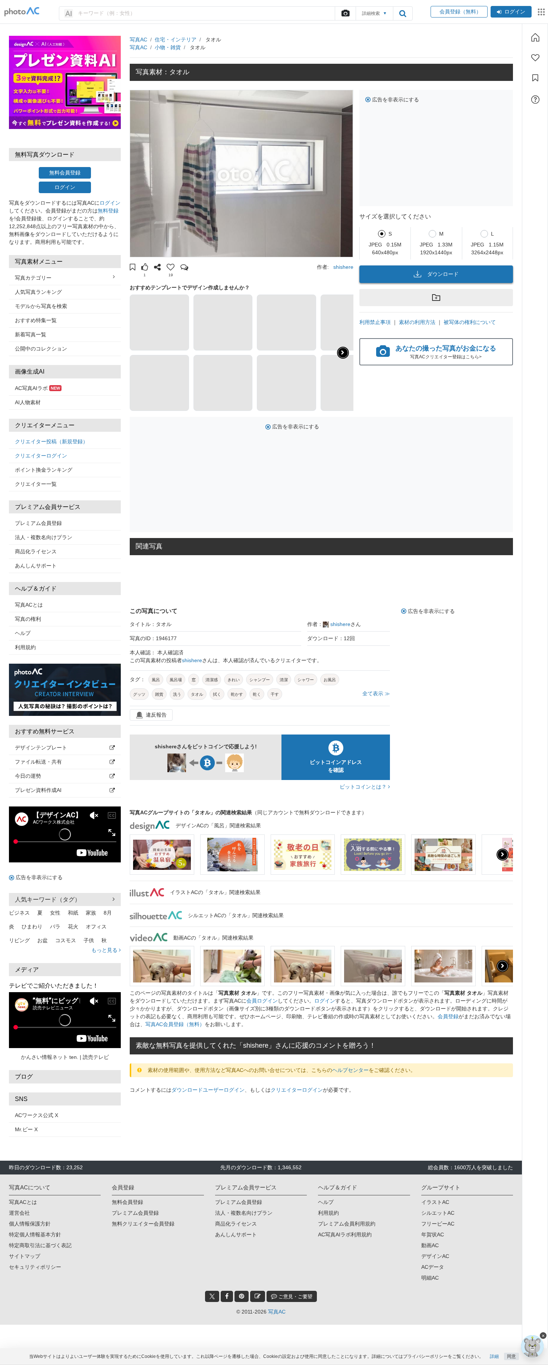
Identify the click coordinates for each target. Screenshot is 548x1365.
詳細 (494, 1356)
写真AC (138, 40)
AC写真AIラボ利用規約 (345, 1234)
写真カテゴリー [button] (33, 278)
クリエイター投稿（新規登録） (51, 441)
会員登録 (448, 1016)
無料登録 (108, 211)
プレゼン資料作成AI (38, 790)
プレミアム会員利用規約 (346, 1224)
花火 (73, 927)
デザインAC (435, 1256)
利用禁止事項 (375, 322)
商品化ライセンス (36, 551)
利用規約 (25, 647)
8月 (108, 913)
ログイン (514, 12)
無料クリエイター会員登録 (143, 1224)
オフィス (96, 927)
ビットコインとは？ (364, 787)
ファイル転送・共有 (38, 762)
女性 (55, 913)
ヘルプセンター (350, 1070)
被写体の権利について (470, 322)
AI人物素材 (28, 402)
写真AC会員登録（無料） (175, 1024)
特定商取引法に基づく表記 (40, 1245)
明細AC (430, 1278)
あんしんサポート (36, 566)
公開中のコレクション (41, 349)
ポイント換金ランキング (43, 470)
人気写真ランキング (38, 292)
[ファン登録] (535, 58)
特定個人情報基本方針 (35, 1234)
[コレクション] (535, 78)
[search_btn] (402, 13)
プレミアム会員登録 (38, 523)
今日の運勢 (28, 776)
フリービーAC (437, 1224)
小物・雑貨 (168, 47)
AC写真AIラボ (37, 388)
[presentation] (502, 855)
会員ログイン (262, 1001)
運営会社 (19, 1213)
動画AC (430, 1245)
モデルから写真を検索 (41, 306)
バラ (55, 927)
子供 (89, 940)
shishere (343, 267)
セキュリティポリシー (35, 1267)
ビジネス (19, 913)
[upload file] (345, 13)
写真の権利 (28, 619)
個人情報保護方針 (30, 1224)
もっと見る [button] (105, 950)
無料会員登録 (65, 173)
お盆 (42, 940)
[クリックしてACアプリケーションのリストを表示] (541, 12)
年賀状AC (432, 1234)
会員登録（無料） (459, 12)
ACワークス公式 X (36, 1115)
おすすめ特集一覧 (36, 320)
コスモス (65, 940)
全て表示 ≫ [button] (376, 693)
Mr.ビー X (26, 1129)
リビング (19, 940)
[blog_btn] (257, 1296)
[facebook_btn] (227, 1296)
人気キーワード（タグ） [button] (48, 899)
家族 (91, 913)
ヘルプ (23, 633)
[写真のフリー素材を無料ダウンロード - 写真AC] (22, 12)
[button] (132, 268)
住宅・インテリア (175, 40)
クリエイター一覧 (36, 484)
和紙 (73, 913)
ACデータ (432, 1267)
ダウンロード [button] (443, 274)
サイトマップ (24, 1256)
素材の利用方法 (417, 322)
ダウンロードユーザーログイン (208, 1090)
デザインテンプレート (41, 748)
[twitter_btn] (212, 1296)
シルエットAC (437, 1213)
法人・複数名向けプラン (43, 537)
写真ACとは (29, 605)
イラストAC (435, 1202)
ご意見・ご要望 (294, 1296)
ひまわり (32, 927)
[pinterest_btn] (241, 1296)
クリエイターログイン (41, 456)
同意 (511, 1356)
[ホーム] (535, 37)
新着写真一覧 (30, 334)
